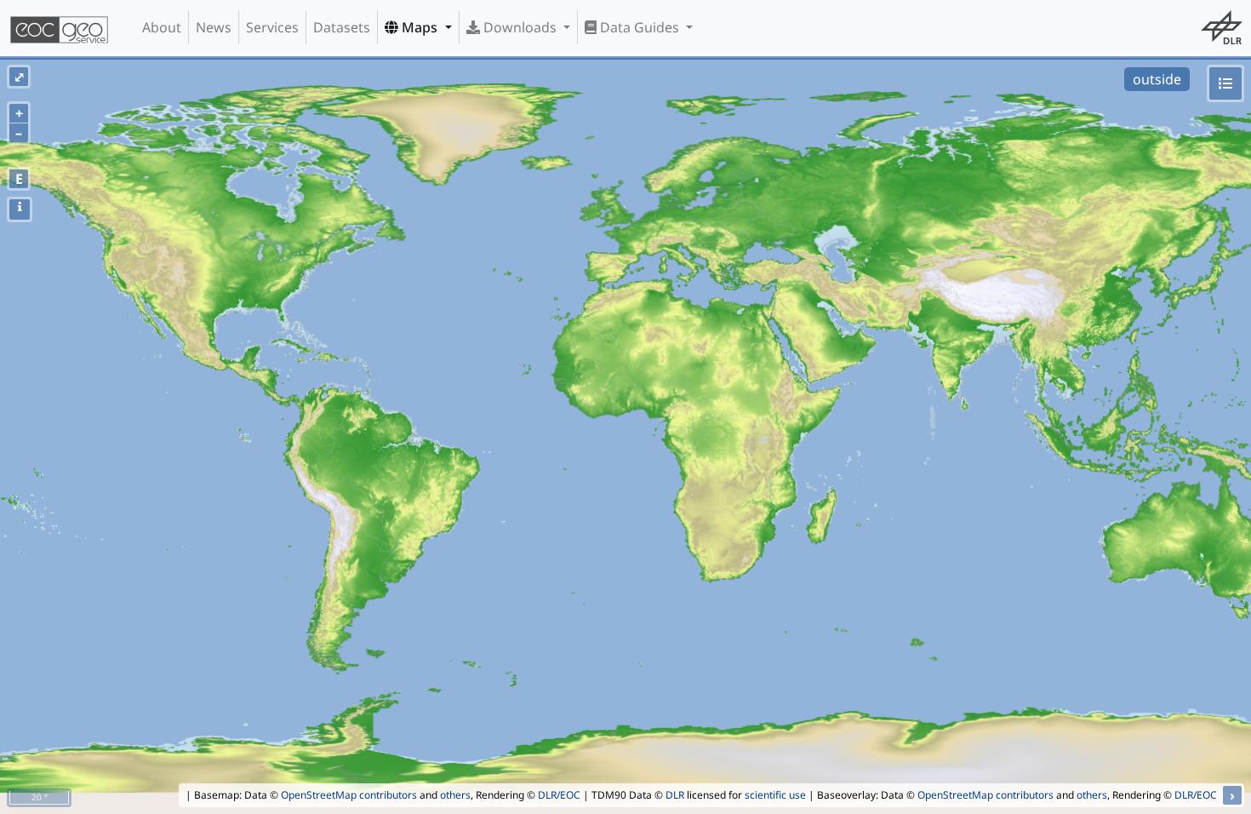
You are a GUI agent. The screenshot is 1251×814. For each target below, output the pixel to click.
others (455, 795)
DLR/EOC (559, 795)
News (213, 27)
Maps (419, 27)
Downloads (520, 27)
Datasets (341, 27)
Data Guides (640, 27)
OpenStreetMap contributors (349, 795)
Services (272, 27)
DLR (674, 795)
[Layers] (1225, 83)
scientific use (775, 795)
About (161, 27)
